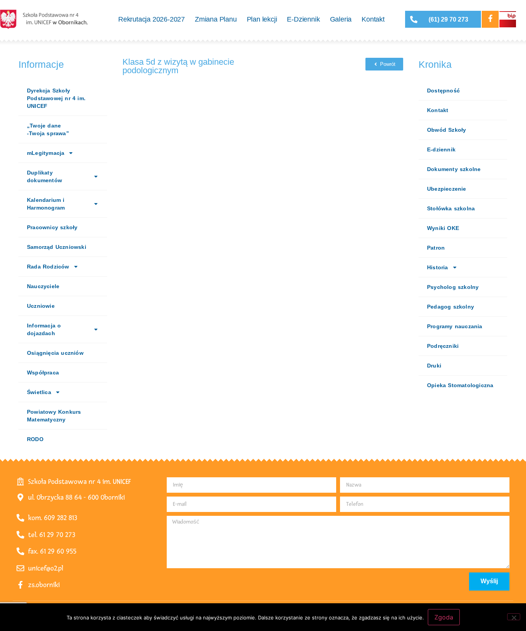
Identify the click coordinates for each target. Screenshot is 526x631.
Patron (436, 248)
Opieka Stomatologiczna (460, 385)
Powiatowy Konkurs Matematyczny (54, 416)
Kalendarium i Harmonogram (46, 204)
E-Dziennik (303, 19)
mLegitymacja (45, 153)
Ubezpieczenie (446, 189)
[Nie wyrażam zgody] (513, 616)
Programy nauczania (454, 326)
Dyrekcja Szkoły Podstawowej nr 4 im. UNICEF (56, 98)
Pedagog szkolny (450, 307)
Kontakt (373, 19)
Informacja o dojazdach (44, 329)
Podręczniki (443, 346)
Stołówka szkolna (451, 208)
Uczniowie (41, 306)
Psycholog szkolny (453, 287)
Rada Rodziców (48, 266)
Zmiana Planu (216, 19)
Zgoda (443, 617)
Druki (434, 365)
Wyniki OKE (443, 228)
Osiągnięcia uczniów (55, 353)
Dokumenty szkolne (454, 169)
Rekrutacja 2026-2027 (151, 19)
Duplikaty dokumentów (44, 176)
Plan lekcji (262, 19)
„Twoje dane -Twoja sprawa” (48, 129)
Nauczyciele (43, 286)
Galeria (341, 19)
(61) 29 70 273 (448, 19)
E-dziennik (441, 149)
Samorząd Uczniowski (56, 247)
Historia (437, 267)
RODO (35, 439)
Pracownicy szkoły (52, 227)
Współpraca (43, 372)
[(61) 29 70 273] (413, 19)
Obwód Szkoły (446, 130)
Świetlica (39, 392)
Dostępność (443, 90)
